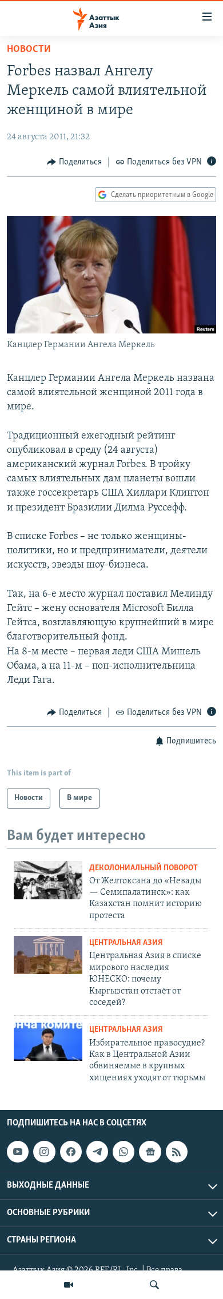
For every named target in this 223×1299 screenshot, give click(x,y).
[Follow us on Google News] (150, 1152)
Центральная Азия (126, 943)
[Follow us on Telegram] (97, 1152)
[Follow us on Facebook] (71, 1152)
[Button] (74, 162)
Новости (29, 50)
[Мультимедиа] (68, 1284)
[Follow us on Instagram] (44, 1152)
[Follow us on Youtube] (18, 1152)
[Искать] (154, 1284)
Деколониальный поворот (143, 868)
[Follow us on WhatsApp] (123, 1152)
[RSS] (177, 1152)
